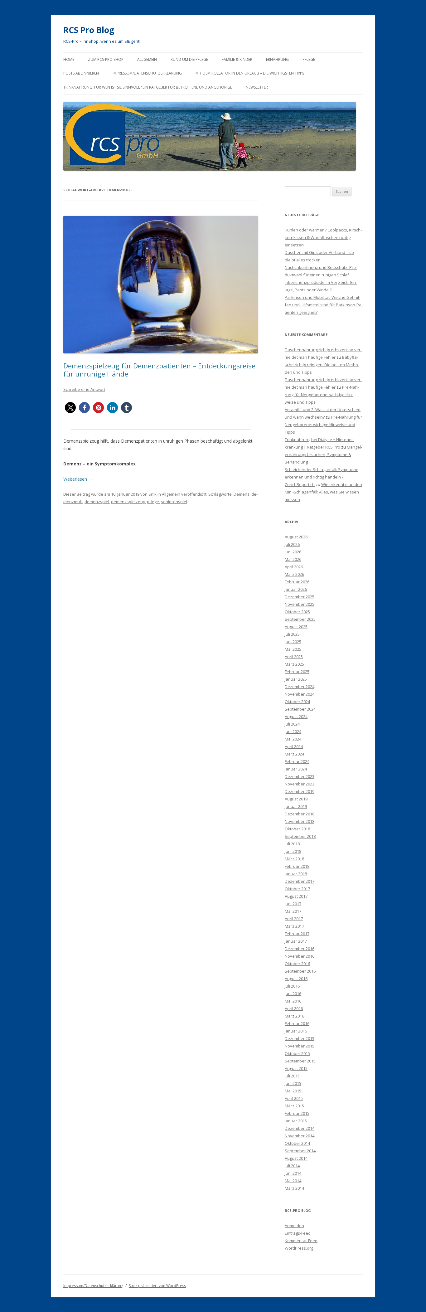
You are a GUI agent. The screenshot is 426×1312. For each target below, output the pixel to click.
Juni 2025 (293, 641)
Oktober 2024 (297, 701)
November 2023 (299, 784)
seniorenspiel (174, 501)
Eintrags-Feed (298, 1233)
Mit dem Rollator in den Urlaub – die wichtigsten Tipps (250, 73)
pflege (153, 501)
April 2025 (294, 656)
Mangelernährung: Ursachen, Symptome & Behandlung (323, 454)
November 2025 (299, 604)
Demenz (241, 494)
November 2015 (299, 1046)
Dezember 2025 (299, 597)
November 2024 (299, 694)
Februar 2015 (297, 1113)
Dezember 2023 (299, 776)
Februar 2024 (297, 761)
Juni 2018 (293, 851)
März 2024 (294, 754)
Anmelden (294, 1225)
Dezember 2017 (299, 881)
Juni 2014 (293, 1173)
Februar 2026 (297, 582)
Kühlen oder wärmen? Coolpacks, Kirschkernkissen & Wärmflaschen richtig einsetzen (323, 237)
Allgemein (147, 59)
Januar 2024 (296, 769)
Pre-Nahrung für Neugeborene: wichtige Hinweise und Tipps (322, 394)
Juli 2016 (292, 986)
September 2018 (300, 836)
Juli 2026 (292, 544)
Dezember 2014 (299, 1128)
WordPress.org (299, 1248)
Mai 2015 (293, 1091)
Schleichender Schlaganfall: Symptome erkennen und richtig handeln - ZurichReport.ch (321, 477)
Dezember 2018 (299, 814)
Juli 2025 (292, 634)
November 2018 (299, 821)
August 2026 (296, 537)
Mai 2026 (293, 559)
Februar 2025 (297, 671)
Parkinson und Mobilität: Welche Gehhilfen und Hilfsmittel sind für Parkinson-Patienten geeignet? (324, 304)
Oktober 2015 (297, 1053)
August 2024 (296, 716)
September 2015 (300, 1061)
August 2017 (296, 896)
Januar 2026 (296, 589)
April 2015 (294, 1098)
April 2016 (294, 1008)
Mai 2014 (293, 1180)
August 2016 (296, 978)
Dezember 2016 (299, 948)
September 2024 (300, 709)
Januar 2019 (296, 806)
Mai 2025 (293, 649)
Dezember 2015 (299, 1038)
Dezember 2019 (299, 791)
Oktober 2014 (297, 1143)
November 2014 (299, 1136)
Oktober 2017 (297, 889)
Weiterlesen (78, 479)
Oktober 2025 (297, 612)
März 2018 (294, 859)
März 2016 (294, 1016)
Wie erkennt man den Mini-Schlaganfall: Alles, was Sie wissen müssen (323, 492)
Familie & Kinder (237, 59)
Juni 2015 (293, 1083)
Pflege (309, 59)
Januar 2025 (296, 679)
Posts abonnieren (81, 73)
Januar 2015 (296, 1121)
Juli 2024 (292, 724)
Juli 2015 (292, 1076)
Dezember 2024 (299, 686)
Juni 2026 (293, 552)
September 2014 (300, 1151)
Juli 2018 (292, 844)
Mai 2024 (293, 739)
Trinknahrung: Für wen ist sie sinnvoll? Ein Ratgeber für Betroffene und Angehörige (147, 87)
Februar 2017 (297, 933)
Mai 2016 (293, 1001)
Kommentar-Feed (301, 1240)
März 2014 (294, 1188)
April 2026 (294, 567)
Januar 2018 (296, 874)
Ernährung (277, 59)
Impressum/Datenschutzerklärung (147, 73)
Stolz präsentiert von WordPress (157, 1285)
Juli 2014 (292, 1166)
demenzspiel (97, 501)
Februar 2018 (297, 866)
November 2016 (299, 956)
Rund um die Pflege (189, 59)
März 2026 (294, 574)
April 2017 (294, 918)
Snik (152, 494)
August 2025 (296, 626)
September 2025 (300, 619)
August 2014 (296, 1158)
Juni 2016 (293, 993)
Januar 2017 (296, 941)
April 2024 (294, 746)
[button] (70, 407)
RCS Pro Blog (88, 30)
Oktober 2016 (297, 963)
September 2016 (300, 971)
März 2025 (294, 664)
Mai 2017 (293, 911)
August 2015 (296, 1068)
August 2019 (296, 799)
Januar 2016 (296, 1031)
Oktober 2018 (297, 829)
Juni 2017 (293, 903)
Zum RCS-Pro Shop (105, 59)
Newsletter (257, 87)
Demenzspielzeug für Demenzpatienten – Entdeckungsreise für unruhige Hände (159, 369)
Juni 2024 (293, 731)
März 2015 (294, 1106)
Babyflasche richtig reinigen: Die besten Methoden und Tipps (322, 364)
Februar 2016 (297, 1023)
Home (68, 59)
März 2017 (294, 926)
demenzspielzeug (128, 501)
